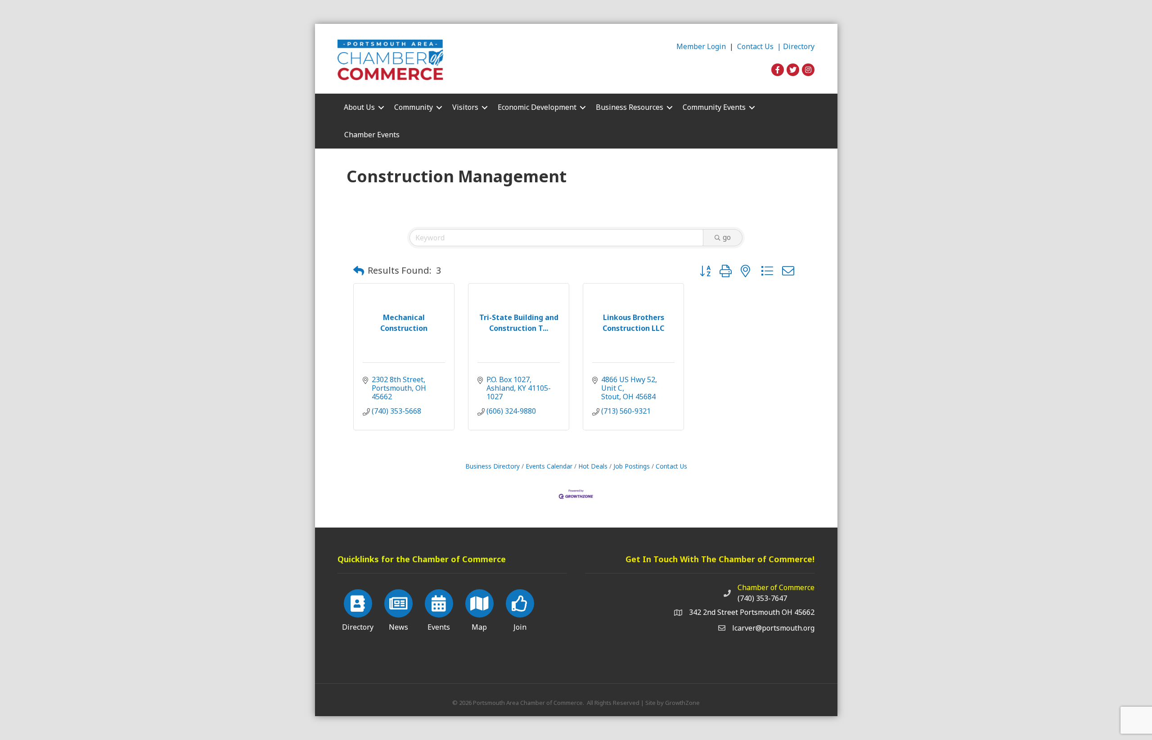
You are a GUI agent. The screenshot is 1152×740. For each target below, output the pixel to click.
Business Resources (629, 107)
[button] (358, 270)
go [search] (727, 237)
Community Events (714, 107)
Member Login (701, 46)
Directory (798, 46)
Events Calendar (549, 466)
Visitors (465, 107)
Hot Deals (593, 466)
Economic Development (537, 107)
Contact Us (671, 466)
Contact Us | (760, 46)
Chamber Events (372, 135)
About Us (359, 107)
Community (413, 107)
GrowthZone (682, 703)
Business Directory (492, 466)
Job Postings (631, 466)
